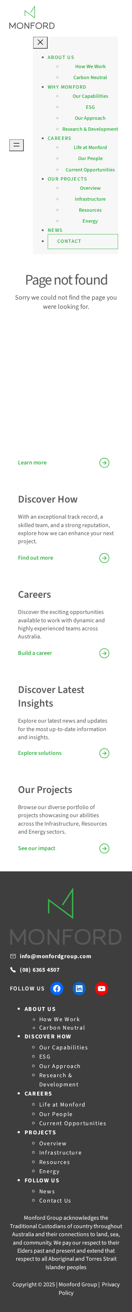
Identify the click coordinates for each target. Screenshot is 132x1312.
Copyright (24, 1285)
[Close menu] (40, 43)
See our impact (36, 848)
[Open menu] (16, 145)
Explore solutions (40, 753)
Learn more (32, 463)
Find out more (35, 558)
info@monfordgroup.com (56, 956)
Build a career (35, 653)
